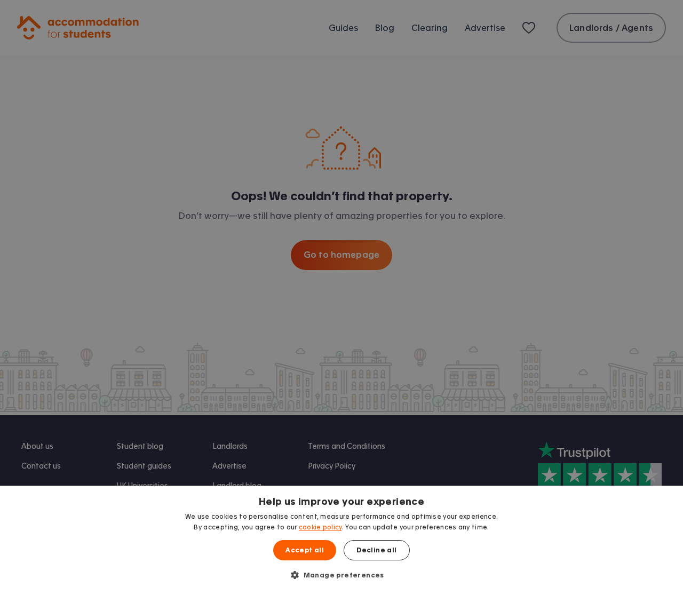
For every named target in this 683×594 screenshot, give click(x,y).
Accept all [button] (304, 550)
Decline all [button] (376, 550)
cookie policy (320, 527)
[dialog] (341, 540)
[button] (341, 574)
